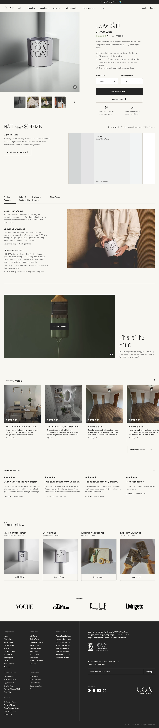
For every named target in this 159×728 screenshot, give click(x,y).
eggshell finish (9, 683)
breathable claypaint (37, 642)
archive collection (36, 661)
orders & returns (10, 702)
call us (6, 661)
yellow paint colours (63, 654)
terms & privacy (9, 705)
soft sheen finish (10, 680)
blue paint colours (62, 651)
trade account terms (11, 708)
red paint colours (62, 658)
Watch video (61, 326)
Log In (144, 8)
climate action (9, 645)
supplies (33, 664)
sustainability (8, 642)
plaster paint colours (63, 636)
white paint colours (63, 645)
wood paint (34, 651)
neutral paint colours (63, 639)
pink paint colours (62, 648)
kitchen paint (34, 645)
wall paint (33, 636)
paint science (8, 639)
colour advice (35, 683)
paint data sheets (10, 711)
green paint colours (63, 642)
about (6, 636)
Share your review (137, 449)
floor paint (7, 692)
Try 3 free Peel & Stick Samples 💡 (134, 2)
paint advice (34, 677)
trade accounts (9, 651)
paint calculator (35, 680)
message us (8, 654)
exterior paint (34, 654)
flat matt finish (9, 677)
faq (31, 689)
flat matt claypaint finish (12, 689)
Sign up (149, 671)
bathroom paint (35, 648)
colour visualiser (36, 686)
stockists (7, 667)
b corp (6, 648)
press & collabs (9, 664)
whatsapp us (8, 658)
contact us (8, 714)
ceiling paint (34, 639)
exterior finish (9, 686)
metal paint (34, 658)
